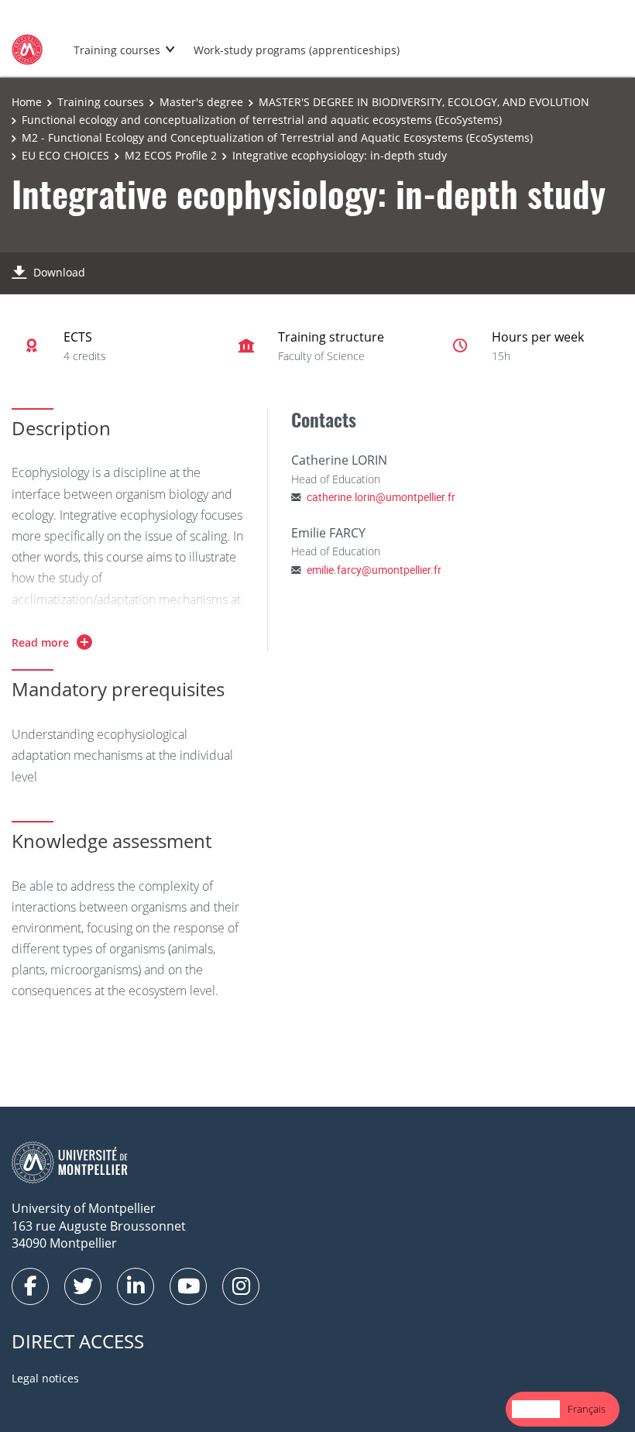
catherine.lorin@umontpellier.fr (381, 496)
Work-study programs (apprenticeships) (297, 50)
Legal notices (45, 1378)
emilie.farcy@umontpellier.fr (374, 569)
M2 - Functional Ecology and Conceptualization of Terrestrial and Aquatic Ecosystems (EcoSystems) (277, 137)
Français (587, 1409)
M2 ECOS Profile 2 (171, 155)
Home (27, 101)
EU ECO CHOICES (65, 155)
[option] (586, 1409)
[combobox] (536, 1409)
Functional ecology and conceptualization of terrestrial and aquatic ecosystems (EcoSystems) (262, 119)
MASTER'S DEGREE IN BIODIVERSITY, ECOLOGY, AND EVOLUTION (424, 101)
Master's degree (201, 101)
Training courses (117, 50)
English (536, 1409)
